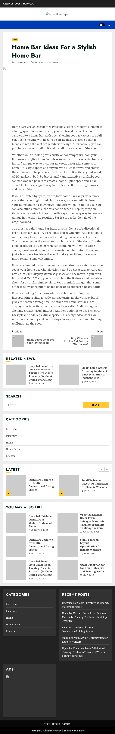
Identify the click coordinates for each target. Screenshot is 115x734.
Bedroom (11, 429)
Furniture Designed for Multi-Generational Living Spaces (16, 485)
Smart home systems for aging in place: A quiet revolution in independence (69, 375)
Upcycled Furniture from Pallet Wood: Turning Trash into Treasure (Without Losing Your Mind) (16, 375)
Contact (66, 723)
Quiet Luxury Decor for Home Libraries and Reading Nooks (68, 570)
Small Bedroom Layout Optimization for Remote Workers (69, 485)
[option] (31, 487)
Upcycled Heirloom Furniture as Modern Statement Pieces (16, 523)
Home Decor (13, 449)
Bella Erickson (21, 62)
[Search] (109, 25)
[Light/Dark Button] (102, 24)
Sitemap (56, 723)
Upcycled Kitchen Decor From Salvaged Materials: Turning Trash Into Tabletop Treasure (68, 523)
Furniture (11, 435)
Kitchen (10, 456)
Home (15, 39)
